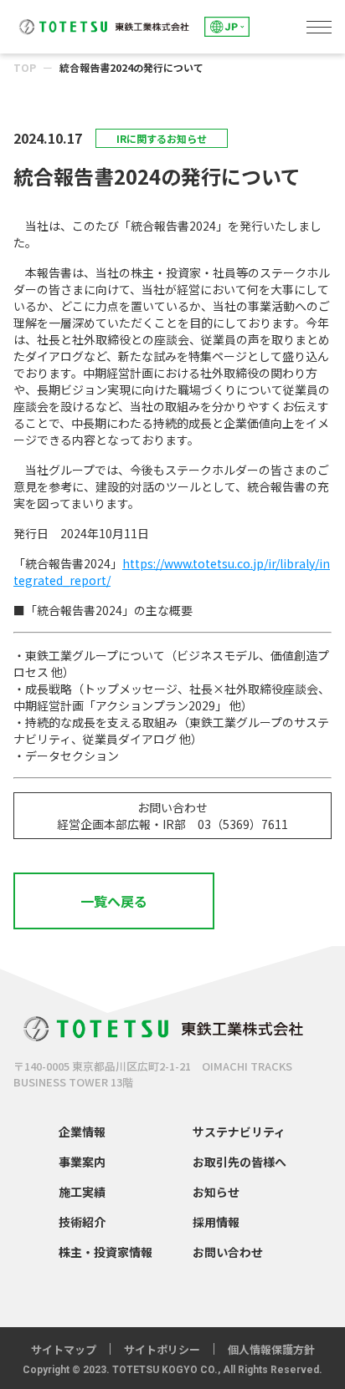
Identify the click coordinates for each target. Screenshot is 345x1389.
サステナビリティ (239, 1131)
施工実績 (82, 1191)
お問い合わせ (228, 1252)
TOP (24, 67)
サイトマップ (63, 1349)
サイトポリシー (162, 1349)
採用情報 (216, 1221)
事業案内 (82, 1161)
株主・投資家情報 (105, 1252)
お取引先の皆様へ (239, 1161)
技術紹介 (82, 1221)
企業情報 (82, 1131)
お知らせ (216, 1191)
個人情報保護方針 (271, 1349)
